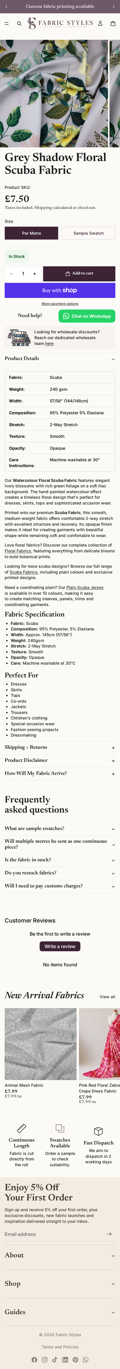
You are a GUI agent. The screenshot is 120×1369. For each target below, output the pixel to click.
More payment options (60, 304)
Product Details (22, 358)
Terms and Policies (60, 1346)
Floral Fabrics (18, 550)
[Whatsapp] (85, 1359)
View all (107, 996)
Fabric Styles (68, 1334)
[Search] (19, 23)
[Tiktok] (54, 1359)
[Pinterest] (75, 1359)
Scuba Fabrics (24, 571)
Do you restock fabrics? (31, 873)
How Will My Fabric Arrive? (36, 773)
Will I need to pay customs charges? (44, 886)
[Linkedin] (65, 1359)
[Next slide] (113, 6)
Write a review (60, 946)
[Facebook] (34, 1359)
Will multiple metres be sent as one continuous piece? (56, 844)
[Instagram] (44, 1359)
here (49, 343)
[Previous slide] (6, 6)
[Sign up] (109, 1234)
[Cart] (113, 23)
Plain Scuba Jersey (85, 587)
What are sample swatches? (34, 828)
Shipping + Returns (26, 747)
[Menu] (6, 23)
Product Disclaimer (26, 760)
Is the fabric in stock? (28, 860)
